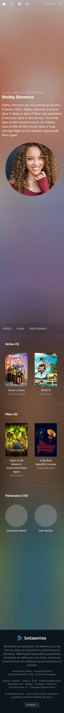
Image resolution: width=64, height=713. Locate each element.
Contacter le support (45, 674)
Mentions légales (11, 680)
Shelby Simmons (34, 92)
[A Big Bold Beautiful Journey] (46, 440)
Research (52, 684)
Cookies (26, 680)
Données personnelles (50, 680)
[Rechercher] (60, 4)
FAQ (31, 674)
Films (20, 328)
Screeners (40, 684)
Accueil (6, 92)
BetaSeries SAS (15, 684)
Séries (17, 92)
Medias (29, 684)
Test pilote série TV (18, 687)
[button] (16, 518)
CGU (34, 680)
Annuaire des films (43, 671)
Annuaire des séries (22, 671)
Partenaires (38, 328)
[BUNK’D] (46, 370)
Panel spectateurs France (42, 687)
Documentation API (18, 674)
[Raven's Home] (16, 370)
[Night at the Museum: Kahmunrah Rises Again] (16, 440)
